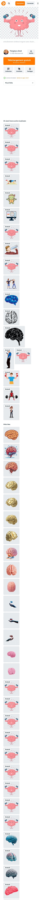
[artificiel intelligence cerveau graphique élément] (11, 300)
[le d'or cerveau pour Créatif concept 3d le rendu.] (11, 485)
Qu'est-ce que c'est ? (23, 78)
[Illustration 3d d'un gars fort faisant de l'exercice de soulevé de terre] (11, 395)
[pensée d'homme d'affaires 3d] (11, 412)
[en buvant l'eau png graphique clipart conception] (11, 250)
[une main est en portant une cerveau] (11, 604)
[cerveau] (11, 317)
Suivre (31, 53)
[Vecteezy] (3, 3)
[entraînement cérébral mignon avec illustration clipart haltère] (11, 131)
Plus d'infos (9, 83)
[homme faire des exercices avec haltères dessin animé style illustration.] (11, 378)
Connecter (30, 3)
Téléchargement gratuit (19, 61)
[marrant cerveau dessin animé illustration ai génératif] (11, 452)
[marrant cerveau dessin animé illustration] (11, 469)
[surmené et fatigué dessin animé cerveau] (11, 553)
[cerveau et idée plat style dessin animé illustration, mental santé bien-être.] (11, 891)
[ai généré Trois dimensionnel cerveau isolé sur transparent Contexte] (11, 840)
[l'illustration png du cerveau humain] (11, 435)
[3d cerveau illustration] (11, 587)
